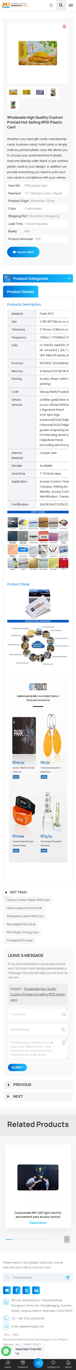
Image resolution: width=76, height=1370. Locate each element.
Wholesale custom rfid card (25, 916)
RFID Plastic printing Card (23, 932)
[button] (67, 1239)
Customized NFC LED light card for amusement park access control (38, 1214)
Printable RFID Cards (20, 940)
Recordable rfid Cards (21, 924)
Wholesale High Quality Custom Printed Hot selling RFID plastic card (37, 994)
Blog (6, 1334)
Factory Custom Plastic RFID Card (28, 900)
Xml (18, 1344)
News (16, 1334)
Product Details (20, 291)
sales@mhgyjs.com (31, 1326)
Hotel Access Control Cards (24, 908)
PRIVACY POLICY (32, 1344)
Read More (38, 1222)
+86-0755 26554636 (31, 1318)
